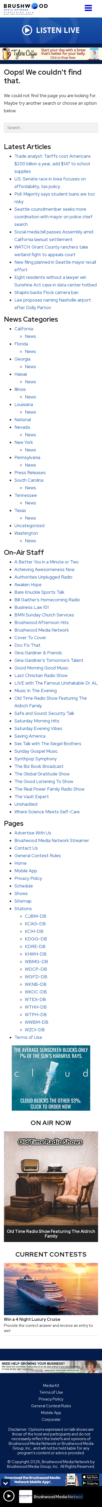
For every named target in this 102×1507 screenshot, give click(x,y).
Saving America (30, 736)
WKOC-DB (36, 992)
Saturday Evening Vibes (38, 728)
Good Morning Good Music (41, 668)
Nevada (22, 427)
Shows (21, 893)
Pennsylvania (27, 457)
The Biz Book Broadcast (39, 766)
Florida (21, 344)
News (30, 336)
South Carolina (28, 480)
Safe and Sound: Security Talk (44, 713)
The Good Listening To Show (43, 781)
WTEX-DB (35, 999)
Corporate (51, 1419)
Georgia (22, 359)
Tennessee (25, 495)
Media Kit (51, 1385)
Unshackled (25, 804)
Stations (23, 908)
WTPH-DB (36, 1014)
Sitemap (23, 901)
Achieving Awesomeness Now (44, 569)
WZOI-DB (35, 1030)
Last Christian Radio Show (40, 675)
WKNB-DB (36, 984)
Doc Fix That (27, 645)
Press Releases (30, 472)
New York (23, 442)
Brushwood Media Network (41, 630)
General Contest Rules (37, 855)
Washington (26, 533)
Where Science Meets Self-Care (47, 812)
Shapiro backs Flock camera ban (46, 292)
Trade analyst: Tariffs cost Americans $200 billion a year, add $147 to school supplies (52, 163)
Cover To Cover (30, 637)
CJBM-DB (35, 916)
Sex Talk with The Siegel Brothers (47, 743)
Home (20, 863)
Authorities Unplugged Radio (43, 577)
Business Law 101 (31, 607)
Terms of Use (28, 1037)
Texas (20, 510)
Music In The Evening (35, 690)
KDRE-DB (35, 946)
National (22, 419)
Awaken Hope (28, 584)
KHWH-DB (36, 954)
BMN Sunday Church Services (44, 615)
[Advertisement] (51, 54)
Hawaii (20, 374)
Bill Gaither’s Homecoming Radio (47, 600)
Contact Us (26, 848)
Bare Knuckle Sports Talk (39, 592)
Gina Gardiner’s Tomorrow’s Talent (48, 660)
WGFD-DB (36, 977)
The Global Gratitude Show (42, 774)
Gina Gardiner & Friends (38, 653)
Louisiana (23, 404)
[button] (88, 6)
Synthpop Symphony (35, 759)
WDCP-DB (36, 969)
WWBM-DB (36, 1022)
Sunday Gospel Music (36, 751)
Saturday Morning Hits (36, 721)
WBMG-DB (36, 961)
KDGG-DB (36, 939)
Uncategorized (29, 525)
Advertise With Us (32, 833)
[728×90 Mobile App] (51, 1480)
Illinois (20, 389)
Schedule (23, 886)
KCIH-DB (34, 931)
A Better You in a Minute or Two (46, 562)
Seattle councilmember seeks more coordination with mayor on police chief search (53, 216)
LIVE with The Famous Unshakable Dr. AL (56, 683)
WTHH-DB (36, 1007)
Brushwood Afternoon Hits (41, 622)
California (23, 329)
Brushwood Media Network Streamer (51, 840)
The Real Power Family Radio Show (49, 789)
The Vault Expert (31, 796)
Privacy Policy (28, 878)
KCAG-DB (35, 924)
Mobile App (25, 871)
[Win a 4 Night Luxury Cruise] (51, 1289)
